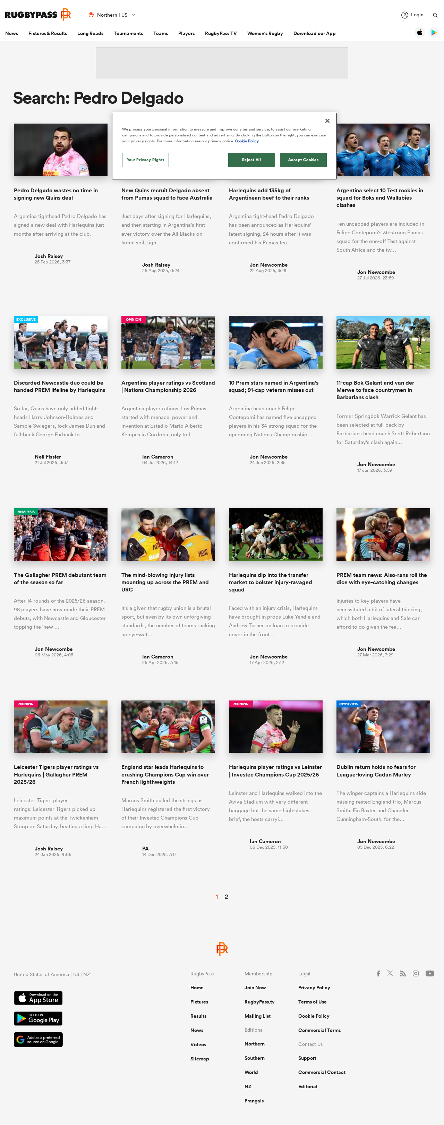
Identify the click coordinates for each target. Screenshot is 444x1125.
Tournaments (128, 33)
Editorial (307, 1086)
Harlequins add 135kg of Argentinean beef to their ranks (269, 194)
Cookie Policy (314, 1016)
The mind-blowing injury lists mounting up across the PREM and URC (165, 582)
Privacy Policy (314, 987)
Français (254, 1100)
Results (198, 1016)
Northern (255, 1043)
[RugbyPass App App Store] (78, 999)
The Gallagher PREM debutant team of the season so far (60, 578)
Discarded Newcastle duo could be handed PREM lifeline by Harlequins (59, 386)
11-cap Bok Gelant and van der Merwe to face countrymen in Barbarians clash (375, 390)
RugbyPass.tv (260, 1001)
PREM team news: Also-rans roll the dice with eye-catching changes (381, 578)
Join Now (255, 987)
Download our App (314, 33)
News (11, 33)
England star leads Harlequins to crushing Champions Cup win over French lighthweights (165, 774)
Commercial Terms (319, 1030)
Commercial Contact (321, 1072)
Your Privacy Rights (145, 159)
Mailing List (258, 1016)
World (251, 1072)
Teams (160, 33)
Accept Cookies (303, 159)
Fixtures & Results (47, 33)
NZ (248, 1086)
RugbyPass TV (221, 33)
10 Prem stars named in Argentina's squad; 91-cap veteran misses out (273, 386)
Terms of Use (312, 1001)
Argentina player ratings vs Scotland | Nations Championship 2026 (168, 386)
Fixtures (199, 1001)
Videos (198, 1044)
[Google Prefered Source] (78, 1040)
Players (186, 33)
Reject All (251, 159)
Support (307, 1058)
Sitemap (199, 1058)
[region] (224, 146)
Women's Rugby (265, 33)
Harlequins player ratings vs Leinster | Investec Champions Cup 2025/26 (275, 770)
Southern (255, 1058)
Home (197, 987)
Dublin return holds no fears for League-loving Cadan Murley (376, 770)
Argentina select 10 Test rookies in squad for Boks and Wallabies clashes (379, 198)
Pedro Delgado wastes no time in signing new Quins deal (56, 194)
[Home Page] (38, 14)
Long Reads (90, 33)
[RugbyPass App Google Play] (78, 1019)
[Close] (327, 120)
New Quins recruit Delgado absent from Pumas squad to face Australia (167, 194)
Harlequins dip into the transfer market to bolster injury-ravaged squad (270, 582)
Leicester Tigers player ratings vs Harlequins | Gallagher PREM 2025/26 (56, 774)
